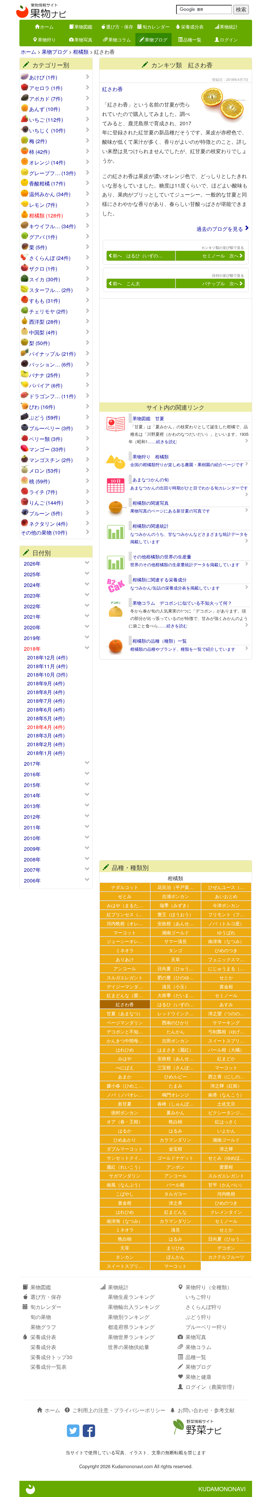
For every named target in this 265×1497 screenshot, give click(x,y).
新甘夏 (125, 1103)
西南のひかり (175, 1022)
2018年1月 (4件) (46, 753)
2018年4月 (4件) (46, 727)
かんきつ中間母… (125, 1040)
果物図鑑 (83, 26)
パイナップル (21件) (52, 353)
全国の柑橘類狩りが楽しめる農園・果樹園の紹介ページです (187, 464)
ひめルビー (175, 1076)
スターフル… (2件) (51, 290)
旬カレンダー (156, 26)
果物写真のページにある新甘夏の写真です (170, 511)
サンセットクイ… (125, 1157)
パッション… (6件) (51, 364)
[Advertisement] (175, 350)
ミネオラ (125, 950)
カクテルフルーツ (226, 1256)
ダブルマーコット (125, 1148)
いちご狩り (198, 1296)
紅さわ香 (112, 89)
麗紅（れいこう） (125, 1166)
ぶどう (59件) (44, 417)
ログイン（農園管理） (211, 1386)
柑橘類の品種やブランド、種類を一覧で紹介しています (182, 649)
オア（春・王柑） (125, 1121)
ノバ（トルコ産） (226, 923)
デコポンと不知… (125, 1031)
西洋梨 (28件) (44, 321)
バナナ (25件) (44, 375)
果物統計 (229, 26)
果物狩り (47, 39)
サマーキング (226, 1022)
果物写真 (83, 39)
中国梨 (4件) (43, 332)
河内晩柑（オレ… (125, 923)
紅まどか (226, 1058)
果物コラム (119, 39)
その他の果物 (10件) (44, 532)
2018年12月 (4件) (47, 657)
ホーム (47, 26)
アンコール (124, 968)
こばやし (125, 1193)
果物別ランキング (128, 1317)
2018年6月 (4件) (46, 709)
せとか (226, 977)
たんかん (175, 1031)
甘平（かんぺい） (226, 1184)
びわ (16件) (42, 407)
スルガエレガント (125, 977)
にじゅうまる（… (226, 968)
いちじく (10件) (47, 130)
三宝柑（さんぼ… (175, 1067)
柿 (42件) (39, 151)
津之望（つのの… (226, 1013)
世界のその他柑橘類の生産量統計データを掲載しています (184, 564)
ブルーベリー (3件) (51, 428)
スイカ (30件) (44, 279)
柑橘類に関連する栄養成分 (159, 579)
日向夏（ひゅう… (175, 968)
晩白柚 (175, 1121)
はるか (125, 1130)
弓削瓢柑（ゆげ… (226, 1031)
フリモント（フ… (226, 914)
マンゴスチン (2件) (51, 460)
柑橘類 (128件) (46, 215)
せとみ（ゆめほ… (226, 1157)
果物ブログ (156, 39)
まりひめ (175, 1247)
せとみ (125, 896)
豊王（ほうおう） (175, 914)
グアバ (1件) (43, 237)
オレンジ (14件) (47, 162)
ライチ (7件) (43, 492)
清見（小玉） (175, 986)
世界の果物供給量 (128, 1347)
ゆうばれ (226, 932)
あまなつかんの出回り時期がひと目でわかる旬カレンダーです (189, 488)
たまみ (175, 1085)
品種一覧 (192, 39)
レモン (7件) (43, 204)
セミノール (226, 995)
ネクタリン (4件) (48, 523)
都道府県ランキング (131, 1327)
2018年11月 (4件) (47, 666)
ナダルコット (124, 887)
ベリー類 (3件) (45, 439)
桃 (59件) (39, 481)
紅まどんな (175, 1211)
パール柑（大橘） (226, 1049)
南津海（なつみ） (226, 941)
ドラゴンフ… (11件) (52, 396)
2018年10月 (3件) (47, 674)
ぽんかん (175, 1256)
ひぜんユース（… (226, 887)
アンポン (175, 1166)
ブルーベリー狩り (206, 1327)
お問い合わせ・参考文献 (206, 1410)
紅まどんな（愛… (125, 995)
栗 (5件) (38, 247)
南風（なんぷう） (125, 1184)
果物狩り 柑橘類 (150, 456)
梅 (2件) (38, 141)
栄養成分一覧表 (48, 1366)
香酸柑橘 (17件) (47, 183)
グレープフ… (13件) (52, 173)
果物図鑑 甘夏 (148, 418)
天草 (175, 959)
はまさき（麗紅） (175, 1049)
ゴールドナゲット (175, 1157)
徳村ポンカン (124, 1112)
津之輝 (226, 1148)
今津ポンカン (226, 905)
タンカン (125, 1256)
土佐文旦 (226, 1103)
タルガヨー (175, 1193)
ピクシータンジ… (226, 1112)
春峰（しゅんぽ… (175, 1103)
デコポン (226, 1247)
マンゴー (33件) (47, 449)
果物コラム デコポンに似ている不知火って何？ (182, 603)
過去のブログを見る (219, 228)
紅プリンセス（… (125, 914)
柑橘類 (81, 51)
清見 (175, 1229)
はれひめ (125, 1049)
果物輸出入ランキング (134, 1307)
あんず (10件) (44, 109)
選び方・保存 (119, 26)
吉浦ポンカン (175, 896)
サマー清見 (175, 941)
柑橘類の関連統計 (150, 526)
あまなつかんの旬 (150, 479)
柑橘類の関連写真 (150, 503)
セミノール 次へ (220, 255)
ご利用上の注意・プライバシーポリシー (118, 1410)
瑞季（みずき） (175, 905)
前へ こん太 (126, 283)
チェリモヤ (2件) (48, 311)
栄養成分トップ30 (51, 1357)
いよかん (226, 1130)
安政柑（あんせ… (175, 923)
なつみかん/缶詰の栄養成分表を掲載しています (175, 588)
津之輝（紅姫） (226, 1085)
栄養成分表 (192, 26)
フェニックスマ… (226, 959)
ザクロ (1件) (43, 268)
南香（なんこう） (226, 1094)
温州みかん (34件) (49, 194)
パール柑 (175, 1184)
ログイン (229, 39)
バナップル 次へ (220, 283)
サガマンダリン (125, 1175)
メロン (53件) (44, 470)
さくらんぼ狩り (204, 1307)
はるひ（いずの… (175, 1004)
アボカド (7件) (45, 98)
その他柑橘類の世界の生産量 (161, 556)
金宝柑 (175, 1148)
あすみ (226, 1004)
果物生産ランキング (131, 1296)
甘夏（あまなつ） (125, 1013)
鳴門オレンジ (175, 1094)
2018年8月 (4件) (46, 692)
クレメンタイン (226, 1211)
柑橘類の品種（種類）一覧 (159, 640)
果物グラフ (43, 1327)
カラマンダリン (175, 1139)
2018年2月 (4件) (46, 744)
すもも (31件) (44, 300)
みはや (125, 1058)
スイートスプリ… (226, 1040)
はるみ (175, 1130)
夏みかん (175, 1112)
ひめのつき (226, 950)
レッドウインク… (175, 1013)
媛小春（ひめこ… (125, 1085)
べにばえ (125, 1067)
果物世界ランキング (131, 1337)
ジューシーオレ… (125, 941)
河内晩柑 (226, 1193)
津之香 (175, 1202)
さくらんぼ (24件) (49, 258)
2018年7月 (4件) (46, 700)
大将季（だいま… (175, 995)
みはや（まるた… (125, 905)
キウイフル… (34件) (52, 226)
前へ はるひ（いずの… (138, 255)
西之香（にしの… (226, 1076)
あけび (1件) (43, 77)
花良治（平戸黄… (175, 887)
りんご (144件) (46, 502)
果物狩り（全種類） (209, 1287)
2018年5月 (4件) (46, 718)
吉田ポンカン (175, 1040)
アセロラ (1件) (45, 88)
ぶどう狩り (198, 1317)
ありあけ (125, 959)
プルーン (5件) (45, 513)
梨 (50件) (39, 343)
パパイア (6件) (45, 385)
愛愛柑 (226, 1166)
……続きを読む (162, 441)
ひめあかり (124, 1139)
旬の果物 (40, 1317)
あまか (125, 1076)
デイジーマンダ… (125, 986)
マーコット (124, 932)
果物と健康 (198, 1376)
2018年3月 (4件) (46, 735)
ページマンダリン (125, 1022)
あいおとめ (226, 896)
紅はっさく (226, 1121)
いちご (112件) (46, 119)
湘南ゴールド (175, 932)
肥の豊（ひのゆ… (175, 977)
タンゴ (175, 950)
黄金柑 (226, 986)
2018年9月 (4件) (46, 683)
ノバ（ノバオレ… (125, 1094)
